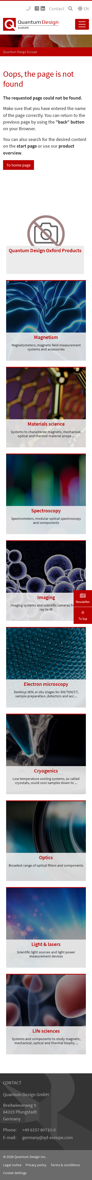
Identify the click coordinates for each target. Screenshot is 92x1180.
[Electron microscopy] (46, 667)
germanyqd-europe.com (47, 1137)
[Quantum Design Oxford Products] (46, 233)
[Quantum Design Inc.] (28, 9)
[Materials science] (46, 407)
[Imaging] (46, 580)
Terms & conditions (65, 1165)
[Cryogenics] (46, 753)
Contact (56, 9)
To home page (18, 165)
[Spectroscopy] (46, 493)
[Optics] (46, 840)
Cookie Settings (15, 1173)
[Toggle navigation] (82, 24)
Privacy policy (36, 1165)
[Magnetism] (46, 320)
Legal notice (12, 1165)
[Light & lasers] (46, 927)
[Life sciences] (46, 1014)
